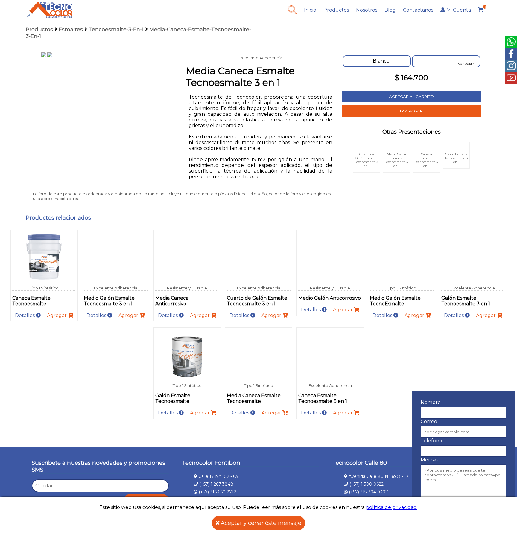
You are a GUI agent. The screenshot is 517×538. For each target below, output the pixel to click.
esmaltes (71, 29)
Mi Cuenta (458, 10)
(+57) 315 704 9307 (368, 492)
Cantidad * (466, 63)
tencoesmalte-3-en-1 (116, 29)
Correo (429, 421)
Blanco (381, 61)
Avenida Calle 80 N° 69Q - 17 (378, 476)
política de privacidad (391, 507)
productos (39, 29)
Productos (336, 10)
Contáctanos (418, 10)
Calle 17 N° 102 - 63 (217, 476)
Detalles (25, 315)
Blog (390, 10)
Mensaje (430, 460)
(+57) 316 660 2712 (216, 492)
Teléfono (431, 440)
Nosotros (366, 10)
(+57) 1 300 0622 (366, 484)
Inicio (310, 10)
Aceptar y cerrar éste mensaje (260, 523)
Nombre (431, 402)
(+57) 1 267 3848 (215, 484)
